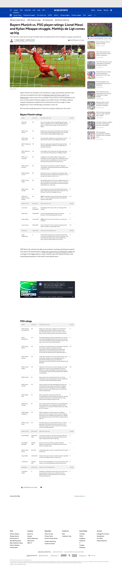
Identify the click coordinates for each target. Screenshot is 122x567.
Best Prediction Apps (16, 543)
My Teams (100, 538)
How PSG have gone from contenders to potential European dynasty (104, 63)
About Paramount (32, 538)
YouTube (82, 534)
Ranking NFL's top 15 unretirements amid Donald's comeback (102, 103)
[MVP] (74, 555)
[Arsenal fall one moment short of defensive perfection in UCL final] (91, 75)
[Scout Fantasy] (83, 555)
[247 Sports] (31, 555)
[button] (95, 15)
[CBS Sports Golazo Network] (74, 552)
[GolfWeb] (92, 555)
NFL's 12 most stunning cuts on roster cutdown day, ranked (103, 113)
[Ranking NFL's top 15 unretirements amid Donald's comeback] (91, 106)
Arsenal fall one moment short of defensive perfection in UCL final (103, 73)
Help (63, 534)
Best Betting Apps (15, 541)
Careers (29, 536)
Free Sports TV (14, 538)
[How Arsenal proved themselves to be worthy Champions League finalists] (91, 95)
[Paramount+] (54, 555)
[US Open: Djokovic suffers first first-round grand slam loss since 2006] (91, 125)
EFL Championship (48, 20)
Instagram (82, 538)
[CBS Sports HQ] (58, 552)
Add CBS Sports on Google (77, 40)
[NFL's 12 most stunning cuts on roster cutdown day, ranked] (91, 115)
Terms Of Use (49, 534)
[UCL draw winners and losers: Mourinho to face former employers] (91, 55)
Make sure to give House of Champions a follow (57, 252)
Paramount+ (31, 541)
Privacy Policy (49, 536)
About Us (30, 534)
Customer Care (66, 536)
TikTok (81, 536)
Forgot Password (102, 541)
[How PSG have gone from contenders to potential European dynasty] (91, 65)
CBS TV (29, 543)
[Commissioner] (65, 555)
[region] (99, 30)
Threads (81, 545)
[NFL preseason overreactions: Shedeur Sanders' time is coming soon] (91, 135)
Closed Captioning (50, 541)
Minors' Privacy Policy (51, 538)
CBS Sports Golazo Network (17, 20)
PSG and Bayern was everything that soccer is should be (103, 83)
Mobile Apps (14, 547)
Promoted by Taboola (78, 496)
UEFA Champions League (34, 20)
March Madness (14, 545)
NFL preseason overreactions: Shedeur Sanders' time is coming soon (103, 134)
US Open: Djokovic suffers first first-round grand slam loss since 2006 (104, 123)
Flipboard (82, 547)
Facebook (82, 541)
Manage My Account (103, 534)
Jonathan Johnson (30, 40)
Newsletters (100, 536)
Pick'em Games (14, 534)
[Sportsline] (43, 555)
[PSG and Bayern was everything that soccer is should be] (91, 85)
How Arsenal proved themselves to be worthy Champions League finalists (103, 94)
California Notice (50, 543)
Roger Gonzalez (20, 40)
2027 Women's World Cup (62, 20)
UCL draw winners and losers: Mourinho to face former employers (103, 53)
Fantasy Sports (14, 536)
